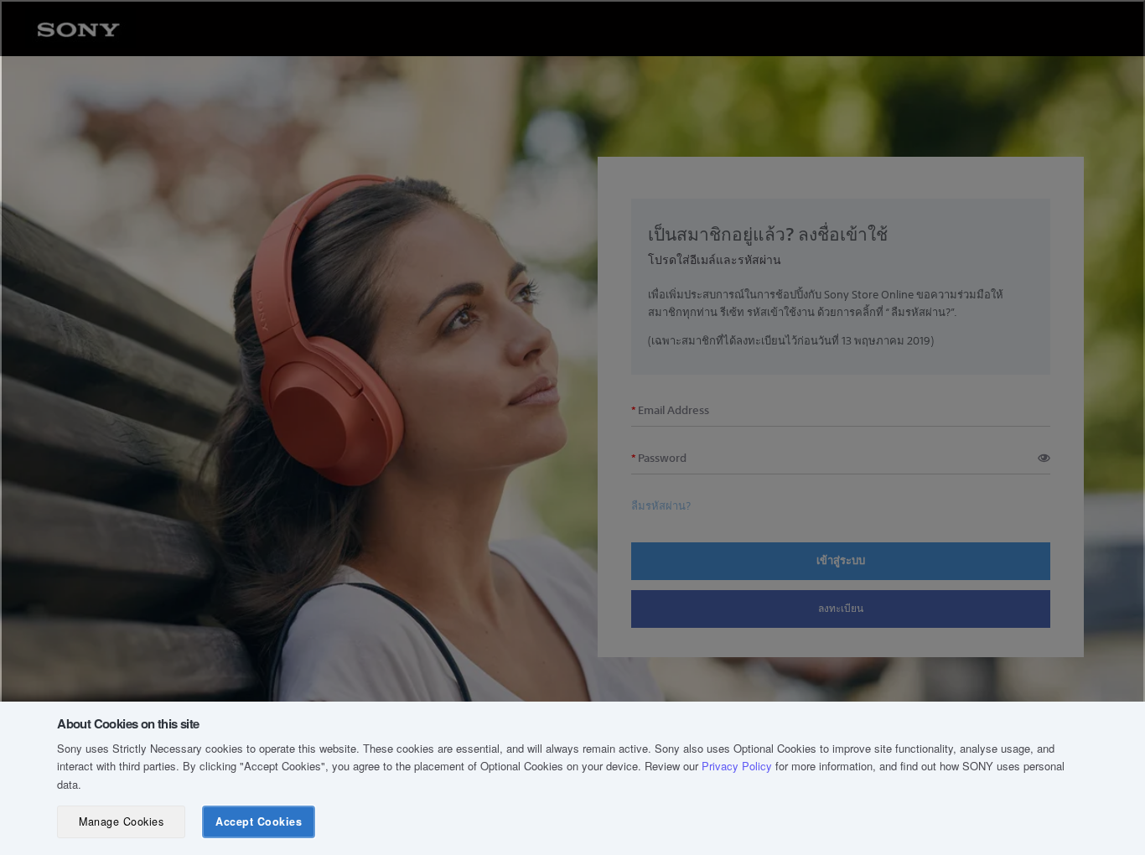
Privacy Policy (737, 766)
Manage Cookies (121, 821)
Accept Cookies (258, 821)
